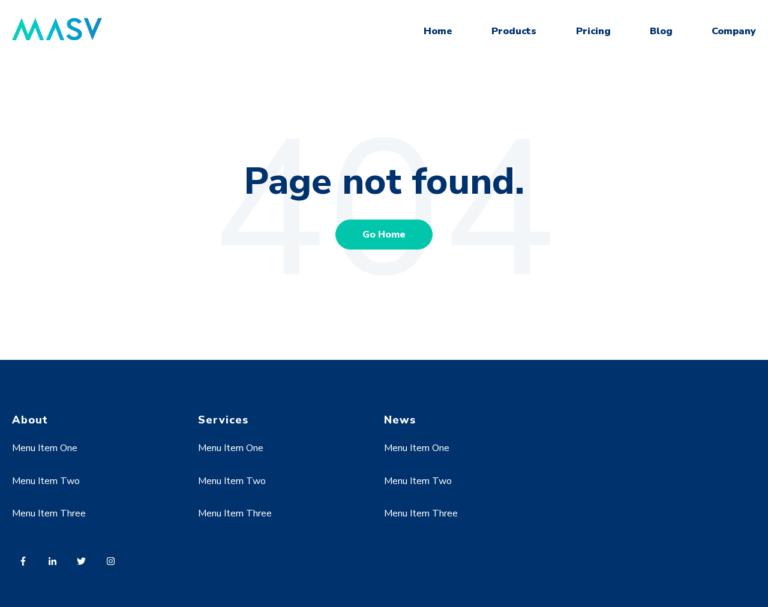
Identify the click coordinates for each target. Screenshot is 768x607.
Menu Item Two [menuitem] (46, 481)
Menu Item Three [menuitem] (49, 513)
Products (513, 31)
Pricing (593, 31)
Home (438, 31)
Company (734, 31)
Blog (661, 31)
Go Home (384, 234)
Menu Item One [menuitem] (44, 448)
